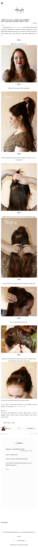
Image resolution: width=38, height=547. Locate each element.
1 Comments (30, 428)
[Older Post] (33, 434)
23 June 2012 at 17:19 (26, 451)
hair (13, 423)
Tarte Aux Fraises (17, 27)
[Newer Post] (4, 434)
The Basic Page (22, 545)
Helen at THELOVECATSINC (15, 449)
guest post (7, 423)
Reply (7, 469)
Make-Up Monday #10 (19, 406)
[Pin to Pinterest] (8, 428)
